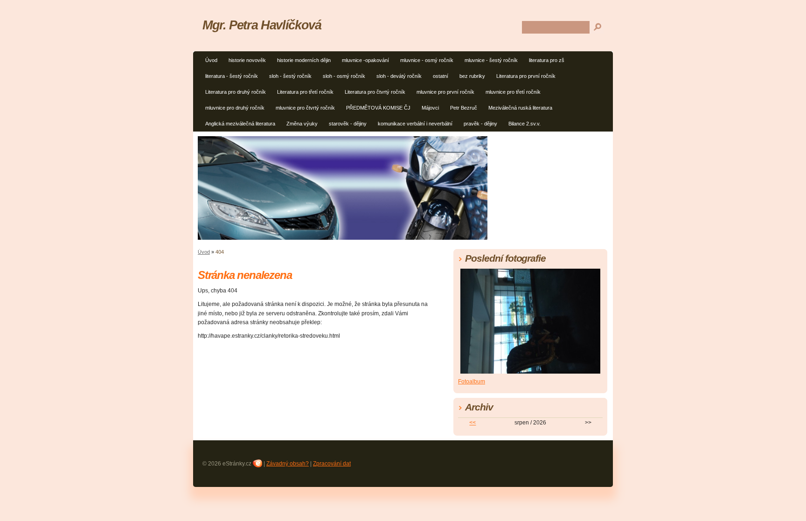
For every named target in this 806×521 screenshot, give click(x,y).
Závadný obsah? (287, 463)
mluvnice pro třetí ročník (513, 92)
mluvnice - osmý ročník (426, 60)
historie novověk (247, 60)
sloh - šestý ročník (290, 76)
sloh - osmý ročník (344, 76)
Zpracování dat (332, 463)
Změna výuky (302, 123)
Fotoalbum (471, 381)
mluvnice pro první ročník (445, 92)
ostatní (440, 76)
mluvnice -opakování (365, 60)
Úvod (211, 60)
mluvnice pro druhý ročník (234, 108)
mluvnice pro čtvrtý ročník (305, 108)
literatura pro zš (546, 60)
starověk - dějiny (348, 123)
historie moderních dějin (304, 60)
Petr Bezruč (463, 108)
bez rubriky (472, 76)
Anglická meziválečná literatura (240, 123)
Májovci (430, 108)
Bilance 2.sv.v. (524, 123)
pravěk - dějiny (480, 123)
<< (472, 422)
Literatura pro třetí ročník (305, 92)
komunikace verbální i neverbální (415, 123)
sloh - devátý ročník (399, 76)
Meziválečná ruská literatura (520, 108)
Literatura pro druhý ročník (235, 92)
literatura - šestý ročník (231, 76)
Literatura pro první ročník (526, 76)
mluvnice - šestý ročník (491, 60)
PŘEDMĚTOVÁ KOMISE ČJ (378, 108)
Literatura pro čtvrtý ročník (375, 92)
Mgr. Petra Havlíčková (261, 25)
